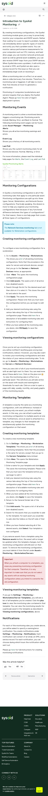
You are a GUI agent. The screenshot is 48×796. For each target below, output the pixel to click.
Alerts (17, 159)
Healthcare (39, 722)
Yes (10, 667)
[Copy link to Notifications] (23, 618)
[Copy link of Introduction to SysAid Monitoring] (19, 25)
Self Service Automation (10, 760)
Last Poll (41, 159)
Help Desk (27, 719)
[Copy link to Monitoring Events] (29, 107)
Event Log (28, 159)
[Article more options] (43, 16)
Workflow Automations (9, 757)
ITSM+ (26, 726)
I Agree (39, 790)
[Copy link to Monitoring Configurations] (40, 186)
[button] (13, 676)
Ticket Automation (8, 750)
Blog (25, 753)
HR (36, 733)
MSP (36, 729)
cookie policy (9, 791)
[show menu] (44, 3)
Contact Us (28, 750)
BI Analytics (6, 764)
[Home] (7, 4)
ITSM (26, 722)
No (22, 667)
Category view (11, 16)
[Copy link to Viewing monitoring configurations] (6, 342)
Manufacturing (40, 726)
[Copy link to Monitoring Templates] (34, 398)
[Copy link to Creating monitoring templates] (43, 434)
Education (38, 719)
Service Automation (8, 746)
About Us (27, 746)
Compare (27, 729)
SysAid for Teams (8, 753)
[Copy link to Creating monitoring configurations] (6, 243)
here (19, 98)
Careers (26, 757)
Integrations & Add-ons (28, 734)
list (21, 259)
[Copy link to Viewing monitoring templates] (42, 590)
